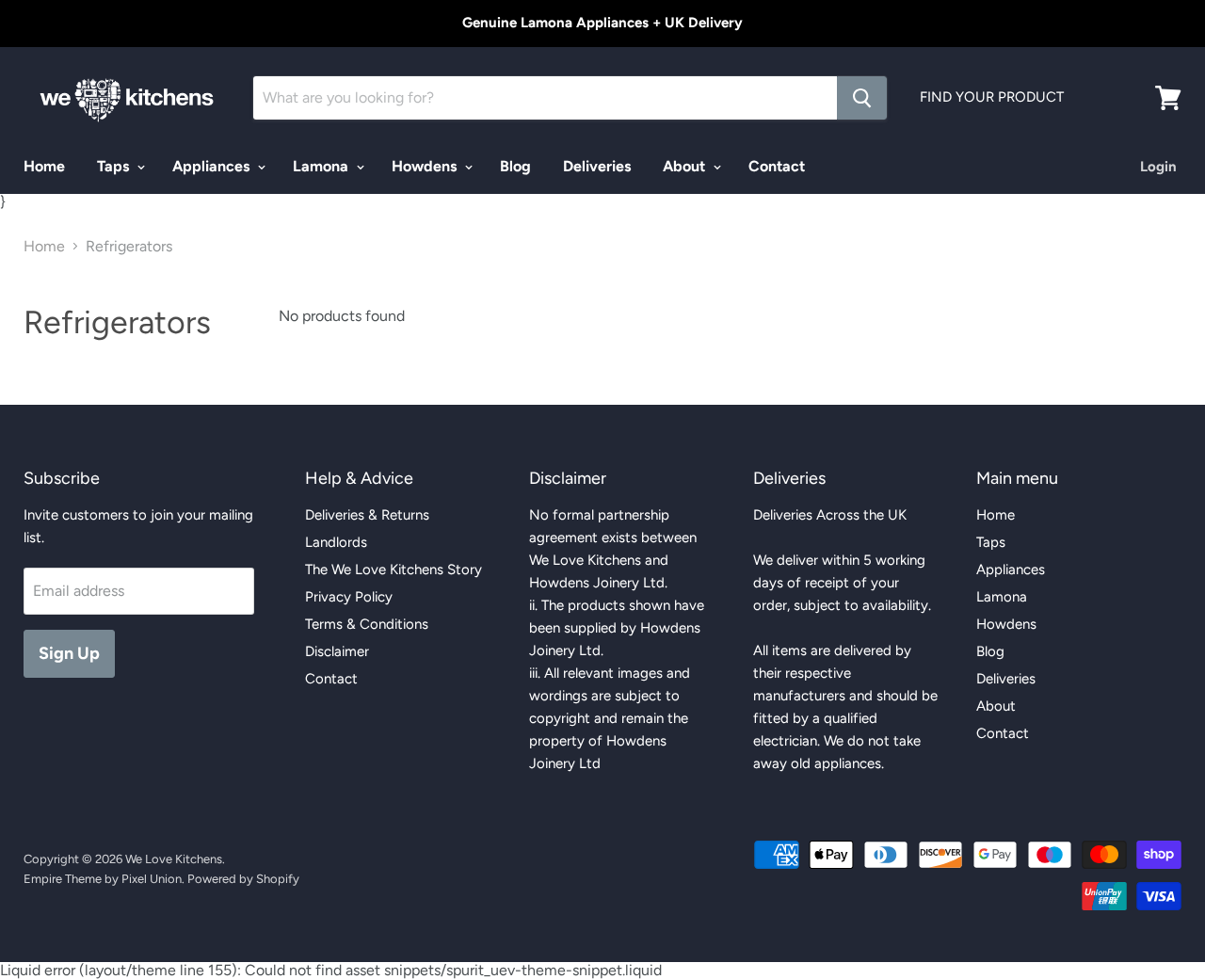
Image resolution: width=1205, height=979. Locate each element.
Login (1158, 166)
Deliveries (597, 166)
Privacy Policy (349, 596)
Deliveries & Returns (367, 514)
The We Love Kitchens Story (393, 569)
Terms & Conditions (366, 624)
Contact (776, 166)
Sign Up (69, 653)
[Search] (862, 98)
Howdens (426, 166)
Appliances (212, 166)
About (686, 166)
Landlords (336, 542)
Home (44, 166)
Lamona (322, 166)
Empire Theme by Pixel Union (103, 879)
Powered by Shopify (243, 879)
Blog (515, 166)
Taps (115, 166)
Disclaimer (337, 651)
